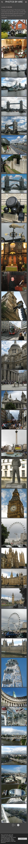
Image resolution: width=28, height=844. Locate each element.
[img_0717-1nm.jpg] (14, 794)
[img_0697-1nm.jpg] (14, 696)
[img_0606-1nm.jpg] (14, 208)
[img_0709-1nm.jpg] (14, 755)
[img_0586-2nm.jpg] (14, 106)
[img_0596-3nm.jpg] (14, 125)
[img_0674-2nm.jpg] (14, 598)
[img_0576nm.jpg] (14, 48)
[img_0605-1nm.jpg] (14, 164)
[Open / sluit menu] (25, 2)
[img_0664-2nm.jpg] (14, 503)
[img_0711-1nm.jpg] (14, 774)
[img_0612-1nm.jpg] (14, 232)
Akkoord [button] (22, 838)
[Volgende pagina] (18, 825)
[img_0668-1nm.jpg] (14, 578)
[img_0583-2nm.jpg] (14, 86)
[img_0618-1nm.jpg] (14, 281)
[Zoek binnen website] (2, 2)
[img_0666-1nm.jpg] (14, 558)
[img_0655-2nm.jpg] (14, 473)
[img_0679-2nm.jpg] (14, 623)
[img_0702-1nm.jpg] (14, 716)
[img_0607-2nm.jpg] (14, 183)
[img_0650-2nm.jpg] (14, 444)
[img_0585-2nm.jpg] (14, 67)
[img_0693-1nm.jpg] (14, 672)
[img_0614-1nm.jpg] (14, 257)
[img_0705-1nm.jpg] (14, 735)
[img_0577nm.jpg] (14, 29)
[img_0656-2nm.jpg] (14, 532)
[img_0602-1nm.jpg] (14, 144)
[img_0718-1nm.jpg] (14, 813)
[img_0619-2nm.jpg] (14, 306)
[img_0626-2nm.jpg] (14, 330)
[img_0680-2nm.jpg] (14, 647)
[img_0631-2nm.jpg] (14, 355)
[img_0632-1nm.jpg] (14, 380)
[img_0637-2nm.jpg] (14, 419)
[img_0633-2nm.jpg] (14, 400)
